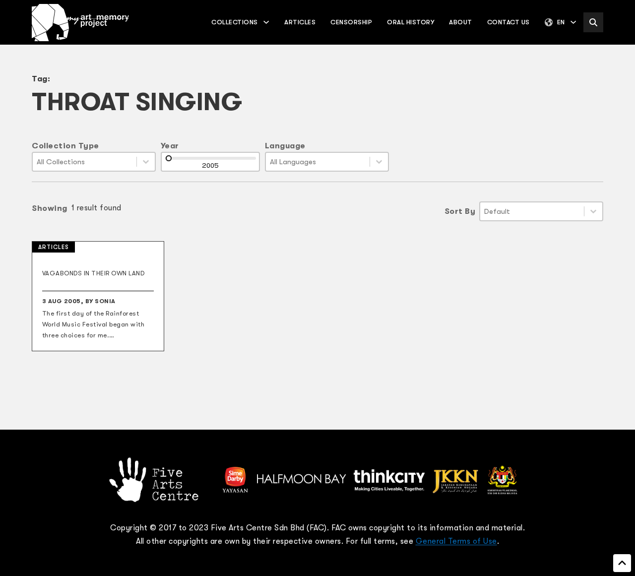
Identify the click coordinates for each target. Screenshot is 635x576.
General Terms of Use (456, 541)
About (460, 22)
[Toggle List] (146, 162)
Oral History (410, 22)
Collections (234, 22)
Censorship (351, 22)
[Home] (80, 22)
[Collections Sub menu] (266, 22)
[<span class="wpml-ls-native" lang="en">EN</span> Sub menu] (573, 22)
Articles (300, 22)
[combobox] (84, 162)
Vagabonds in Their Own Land (93, 273)
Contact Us (508, 22)
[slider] (169, 158)
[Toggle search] (593, 22)
